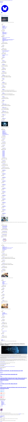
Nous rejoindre (1, 2)
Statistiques (1, 419)
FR (1, 411)
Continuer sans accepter (2, 415)
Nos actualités (2, 403)
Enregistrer (1, 421)
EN (1, 4)
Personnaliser (1, 416)
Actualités (2, 339)
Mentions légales (2, 401)
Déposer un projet (1, 1)
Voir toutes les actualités (2, 389)
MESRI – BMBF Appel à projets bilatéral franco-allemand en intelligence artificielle (7, 366)
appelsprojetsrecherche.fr (3, 404)
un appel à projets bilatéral (12, 357)
